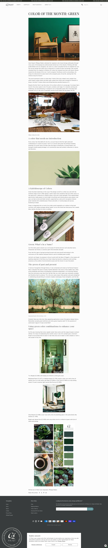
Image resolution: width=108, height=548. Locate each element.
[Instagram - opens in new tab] (36, 521)
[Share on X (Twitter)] (41, 492)
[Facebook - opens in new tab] (33, 521)
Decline (70, 544)
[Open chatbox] (105, 545)
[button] (89, 4)
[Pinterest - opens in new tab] (39, 521)
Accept (53, 544)
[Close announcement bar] (107, 1)
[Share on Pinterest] (43, 492)
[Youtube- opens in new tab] (41, 521)
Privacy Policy (61, 541)
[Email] (46, 492)
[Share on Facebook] (39, 492)
